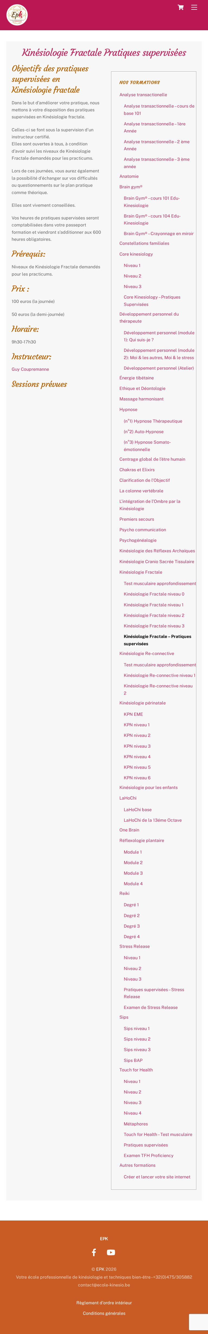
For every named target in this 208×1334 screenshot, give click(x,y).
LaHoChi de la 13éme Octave (153, 820)
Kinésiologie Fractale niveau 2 (154, 615)
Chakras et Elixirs (137, 469)
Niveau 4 (132, 1113)
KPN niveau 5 (137, 767)
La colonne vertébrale (141, 490)
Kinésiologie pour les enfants (148, 787)
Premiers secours (136, 519)
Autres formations (137, 1165)
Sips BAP (133, 1060)
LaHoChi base (138, 809)
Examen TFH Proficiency (149, 1155)
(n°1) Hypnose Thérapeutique (153, 421)
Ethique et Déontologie (142, 388)
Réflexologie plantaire (141, 840)
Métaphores (136, 1123)
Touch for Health (136, 1069)
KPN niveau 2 (137, 735)
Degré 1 (131, 904)
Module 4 (133, 883)
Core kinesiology (136, 254)
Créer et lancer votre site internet (157, 1176)
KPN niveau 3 (137, 746)
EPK (100, 1269)
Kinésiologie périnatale (142, 703)
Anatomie (129, 176)
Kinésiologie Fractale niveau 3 (154, 625)
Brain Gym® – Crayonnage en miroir (159, 233)
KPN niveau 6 (137, 777)
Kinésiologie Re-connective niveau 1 (160, 675)
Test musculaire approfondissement (160, 583)
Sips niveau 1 (137, 1028)
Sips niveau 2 (137, 1039)
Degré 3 (132, 926)
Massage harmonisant (141, 399)
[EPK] (17, 23)
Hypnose (128, 409)
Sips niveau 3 (137, 1049)
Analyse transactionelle (143, 94)
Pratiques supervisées (146, 1145)
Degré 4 (132, 936)
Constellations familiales (144, 243)
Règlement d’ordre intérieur (104, 1302)
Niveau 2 (132, 276)
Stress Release (134, 946)
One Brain (129, 830)
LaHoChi (127, 798)
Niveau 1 (132, 265)
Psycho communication (142, 529)
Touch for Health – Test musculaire (158, 1134)
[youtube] (112, 1252)
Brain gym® (130, 186)
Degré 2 (132, 915)
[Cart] (180, 7)
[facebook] (94, 1252)
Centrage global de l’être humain (152, 459)
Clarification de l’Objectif (144, 480)
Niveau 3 (132, 286)
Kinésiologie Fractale (140, 572)
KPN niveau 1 (137, 724)
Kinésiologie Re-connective (146, 653)
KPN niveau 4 (137, 756)
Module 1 (133, 852)
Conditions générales (104, 1313)
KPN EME (133, 714)
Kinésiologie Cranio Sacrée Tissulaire (156, 561)
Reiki (124, 893)
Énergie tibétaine (136, 377)
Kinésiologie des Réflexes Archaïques (157, 550)
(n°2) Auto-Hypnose (144, 431)
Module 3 (133, 873)
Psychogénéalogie (138, 540)
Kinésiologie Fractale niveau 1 (154, 604)
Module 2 (133, 862)
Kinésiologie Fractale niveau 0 (154, 594)
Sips (123, 1017)
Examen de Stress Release (151, 1007)
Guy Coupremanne (30, 369)
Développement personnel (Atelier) (159, 368)
